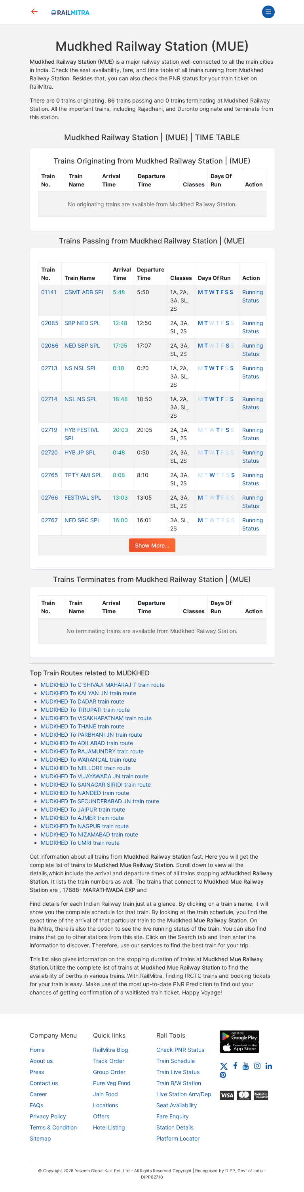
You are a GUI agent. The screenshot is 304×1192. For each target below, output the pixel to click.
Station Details (175, 1127)
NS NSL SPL (81, 368)
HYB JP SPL (80, 452)
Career (38, 1094)
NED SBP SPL (82, 345)
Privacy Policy (48, 1116)
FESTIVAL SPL (83, 497)
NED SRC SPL (83, 520)
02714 (49, 398)
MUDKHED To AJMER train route (82, 817)
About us (41, 1060)
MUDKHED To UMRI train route (80, 842)
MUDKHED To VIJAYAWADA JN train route (94, 776)
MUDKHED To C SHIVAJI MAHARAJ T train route (103, 684)
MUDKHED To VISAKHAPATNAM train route (96, 718)
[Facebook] (235, 1065)
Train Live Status (178, 1071)
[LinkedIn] (269, 1065)
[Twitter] (224, 1065)
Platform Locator (178, 1138)
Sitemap (40, 1138)
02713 (49, 368)
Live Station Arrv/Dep (183, 1094)
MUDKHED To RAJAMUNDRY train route (92, 751)
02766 (49, 497)
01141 (49, 292)
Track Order (108, 1060)
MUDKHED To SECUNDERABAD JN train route (100, 801)
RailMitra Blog (110, 1049)
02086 (50, 345)
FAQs (36, 1105)
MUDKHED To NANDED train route (85, 792)
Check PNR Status (180, 1049)
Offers (101, 1116)
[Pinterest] (223, 1074)
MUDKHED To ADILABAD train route (87, 743)
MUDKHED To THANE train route (82, 726)
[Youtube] (246, 1065)
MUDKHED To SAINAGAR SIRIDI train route (96, 784)
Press (37, 1071)
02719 (49, 429)
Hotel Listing (109, 1127)
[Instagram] (257, 1065)
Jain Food (105, 1094)
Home (37, 1049)
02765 (49, 474)
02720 (49, 452)
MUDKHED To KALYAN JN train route (88, 693)
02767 (49, 520)
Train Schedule (175, 1060)
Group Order (109, 1071)
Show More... (152, 545)
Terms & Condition (53, 1127)
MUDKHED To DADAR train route (82, 701)
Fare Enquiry (172, 1116)
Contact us (44, 1083)
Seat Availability (176, 1105)
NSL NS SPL (81, 398)
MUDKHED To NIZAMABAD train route (89, 834)
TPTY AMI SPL (83, 474)
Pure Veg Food (112, 1083)
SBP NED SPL (82, 322)
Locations (105, 1105)
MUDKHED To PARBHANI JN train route (91, 734)
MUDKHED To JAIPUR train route (83, 809)
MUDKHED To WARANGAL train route (88, 759)
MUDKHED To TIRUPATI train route (85, 709)
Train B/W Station (178, 1083)
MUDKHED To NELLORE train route (86, 767)
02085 (50, 322)
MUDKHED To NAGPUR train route (85, 826)
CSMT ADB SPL (85, 292)
